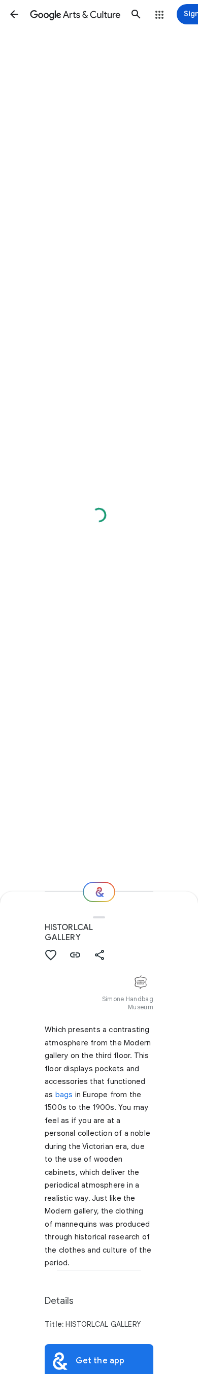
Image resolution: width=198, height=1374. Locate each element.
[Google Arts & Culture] (75, 14)
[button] (14, 14)
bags (64, 1094)
